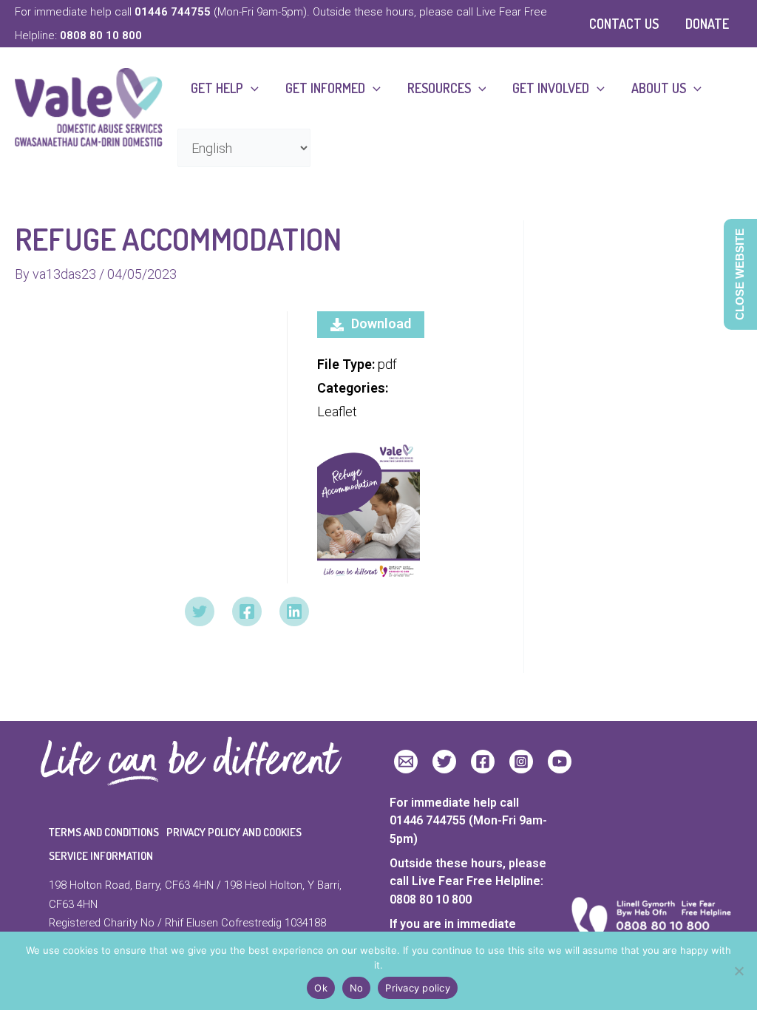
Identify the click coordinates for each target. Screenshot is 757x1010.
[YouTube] (559, 761)
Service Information (101, 856)
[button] (251, 88)
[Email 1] (406, 761)
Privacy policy (417, 988)
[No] (738, 970)
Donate (707, 24)
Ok (320, 988)
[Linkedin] (294, 611)
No (357, 988)
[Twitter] (199, 611)
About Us (658, 88)
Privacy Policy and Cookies (234, 832)
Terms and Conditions (104, 832)
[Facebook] (247, 611)
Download (381, 323)
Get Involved (550, 88)
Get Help (217, 88)
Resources (439, 88)
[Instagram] (521, 761)
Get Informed (325, 88)
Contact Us (624, 24)
